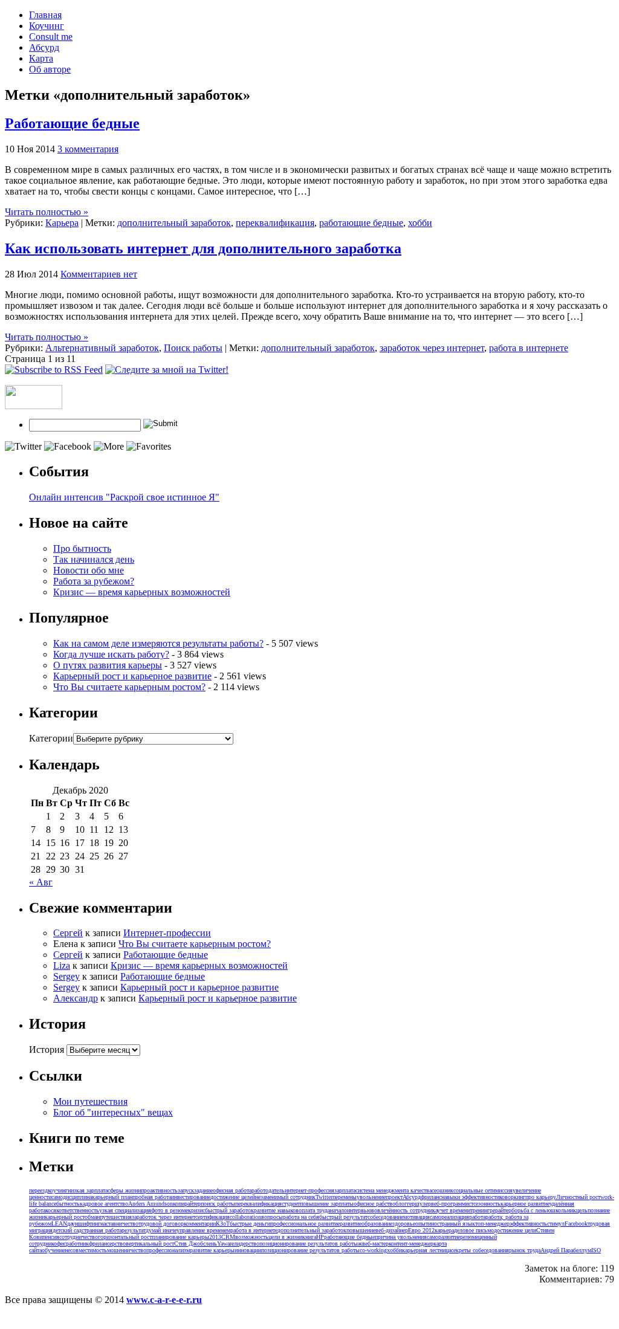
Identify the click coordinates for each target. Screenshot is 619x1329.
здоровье (403, 1223)
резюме (469, 1237)
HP (320, 1237)
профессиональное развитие (305, 1223)
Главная (45, 15)
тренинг (480, 1210)
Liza (61, 965)
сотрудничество (78, 1237)
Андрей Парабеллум (565, 1250)
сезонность (487, 1203)
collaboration (245, 1217)
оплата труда (314, 1210)
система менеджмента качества (393, 1190)
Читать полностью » (46, 212)
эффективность (528, 1223)
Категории (51, 738)
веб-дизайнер (391, 1230)
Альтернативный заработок (102, 348)
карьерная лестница (426, 1250)
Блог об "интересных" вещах (113, 1112)
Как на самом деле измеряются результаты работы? (158, 643)
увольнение (371, 1197)
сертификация (212, 1217)
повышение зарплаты (327, 1203)
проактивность (159, 1190)
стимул (556, 1223)
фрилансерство (107, 1243)
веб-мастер (375, 1243)
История (46, 1049)
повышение (360, 1230)
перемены (344, 1197)
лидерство (246, 1243)
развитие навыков (276, 1210)
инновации (248, 1250)
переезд (38, 1190)
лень (211, 1243)
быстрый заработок (229, 1210)
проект (394, 1197)
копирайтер (187, 1203)
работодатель (268, 1190)
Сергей (68, 933)
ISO (596, 1250)
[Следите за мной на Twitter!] (166, 369)
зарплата (344, 1190)
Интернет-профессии (167, 933)
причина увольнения (401, 1237)
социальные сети (474, 1190)
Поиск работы (193, 348)
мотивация (416, 1217)
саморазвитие (443, 1237)
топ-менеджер (492, 1223)
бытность (68, 1203)
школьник (563, 1210)
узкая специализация (125, 1210)
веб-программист (452, 1203)
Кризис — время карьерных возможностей (141, 592)
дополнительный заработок (174, 223)
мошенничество (126, 1250)
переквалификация (275, 223)
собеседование (385, 1217)
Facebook (576, 1223)
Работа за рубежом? (93, 581)
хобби (420, 223)
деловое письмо (474, 1230)
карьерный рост (65, 1217)
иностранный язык (451, 1223)
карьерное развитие (525, 1203)
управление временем (203, 1230)
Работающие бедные (72, 123)
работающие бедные (361, 223)
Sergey (66, 976)
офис (60, 1243)
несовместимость (86, 1250)
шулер (423, 1203)
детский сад (67, 1230)
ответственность (79, 1210)
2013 (215, 1237)
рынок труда (524, 1250)
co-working (373, 1250)
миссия (504, 1190)
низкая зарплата (88, 1190)
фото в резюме (169, 1210)
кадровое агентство (104, 1203)
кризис (196, 1210)
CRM (228, 1237)
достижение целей (232, 1197)
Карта (41, 58)
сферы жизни (124, 1190)
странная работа (102, 1230)
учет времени (453, 1210)
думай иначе (161, 1230)
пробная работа (151, 1197)
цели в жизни (285, 1237)
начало (338, 1210)
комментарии (200, 1223)
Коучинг (46, 26)
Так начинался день (93, 559)
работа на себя (301, 1217)
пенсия (50, 1237)
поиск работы (218, 1203)
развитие (350, 1223)
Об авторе (50, 69)
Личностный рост (578, 1197)
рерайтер (500, 1210)
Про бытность (82, 548)
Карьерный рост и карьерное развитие (132, 676)
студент (291, 1203)
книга (309, 1237)
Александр (75, 998)
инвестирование (190, 1197)
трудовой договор (161, 1223)
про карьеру (540, 1197)
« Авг (41, 882)
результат (134, 1230)
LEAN (59, 1223)
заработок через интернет (432, 348)
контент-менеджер (411, 1243)
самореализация (449, 1217)
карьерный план (112, 1197)
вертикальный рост (150, 1243)
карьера (444, 1230)
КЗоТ (223, 1223)
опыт (421, 1223)
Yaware (225, 1243)
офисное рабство (374, 1203)
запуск (186, 1190)
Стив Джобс (190, 1243)
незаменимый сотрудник (285, 1197)
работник (77, 1243)
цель (582, 1210)
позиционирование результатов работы (310, 1250)
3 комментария (87, 149)
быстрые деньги (250, 1223)
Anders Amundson (150, 1203)
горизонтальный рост (125, 1237)
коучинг (58, 1190)
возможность (251, 1237)
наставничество (119, 1223)
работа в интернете (528, 348)
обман (92, 1217)
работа (477, 1217)
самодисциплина (71, 1197)
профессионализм (168, 1250)
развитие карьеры (212, 1250)
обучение (53, 1250)
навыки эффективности (470, 1197)
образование (376, 1223)
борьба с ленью (531, 1210)
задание (203, 1190)
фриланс (431, 1197)
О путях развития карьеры (107, 665)
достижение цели (515, 1230)
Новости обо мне (88, 570)
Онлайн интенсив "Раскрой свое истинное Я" (124, 497)
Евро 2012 (421, 1230)
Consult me (51, 36)
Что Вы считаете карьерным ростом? (129, 687)
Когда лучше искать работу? (111, 654)
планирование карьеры (180, 1237)
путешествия (116, 1217)
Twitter (324, 1197)
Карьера (62, 223)
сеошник (442, 1190)
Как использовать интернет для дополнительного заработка (203, 248)
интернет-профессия (309, 1190)
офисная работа (232, 1190)
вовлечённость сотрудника (404, 1210)
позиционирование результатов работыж (310, 1243)
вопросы (272, 1217)
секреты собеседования (480, 1250)
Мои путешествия (90, 1101)
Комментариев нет (98, 274)
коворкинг (512, 1197)
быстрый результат (343, 1217)
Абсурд (44, 47)
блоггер (405, 1203)
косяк (52, 1210)
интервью (359, 1210)
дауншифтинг (83, 1223)
